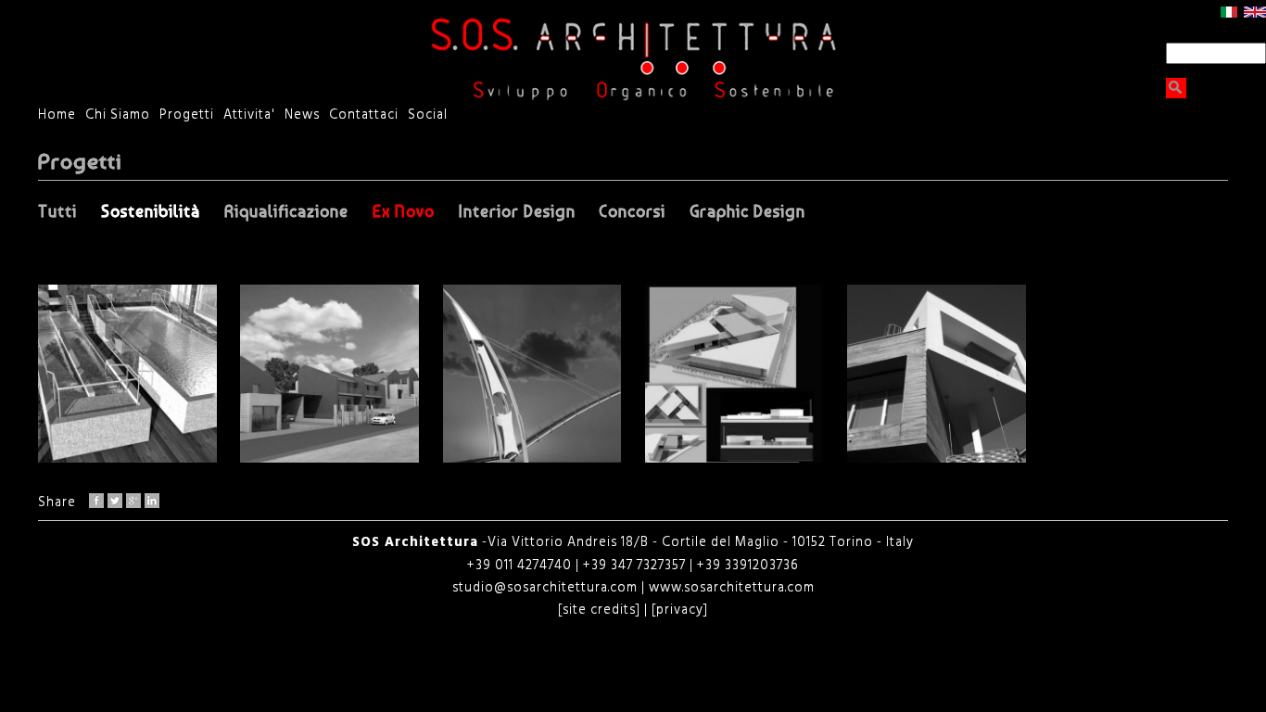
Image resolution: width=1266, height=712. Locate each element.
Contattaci (364, 115)
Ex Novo (404, 211)
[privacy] (678, 610)
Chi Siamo (117, 115)
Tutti (57, 211)
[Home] (632, 59)
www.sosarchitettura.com (732, 588)
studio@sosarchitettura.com (546, 588)
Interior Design (517, 211)
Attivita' (249, 115)
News (302, 115)
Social (428, 115)
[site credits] (599, 610)
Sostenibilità (150, 211)
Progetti (186, 115)
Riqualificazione (286, 211)
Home (57, 115)
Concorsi (632, 211)
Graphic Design (747, 211)
